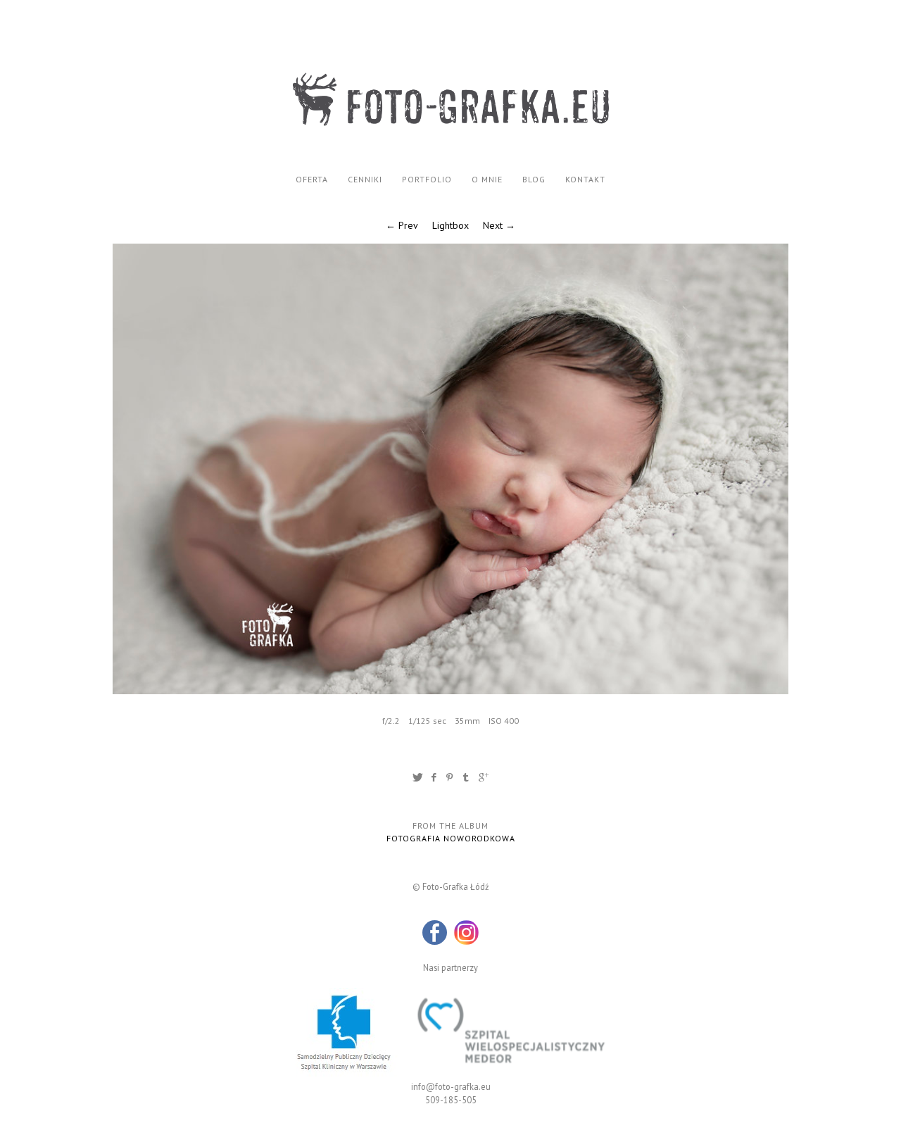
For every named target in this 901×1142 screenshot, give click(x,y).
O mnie (487, 179)
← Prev (402, 225)
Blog (534, 179)
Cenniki (365, 179)
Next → (499, 225)
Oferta (312, 179)
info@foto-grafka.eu (451, 1086)
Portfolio (427, 179)
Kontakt (585, 179)
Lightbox (450, 225)
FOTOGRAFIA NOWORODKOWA (450, 838)
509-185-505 (451, 1099)
